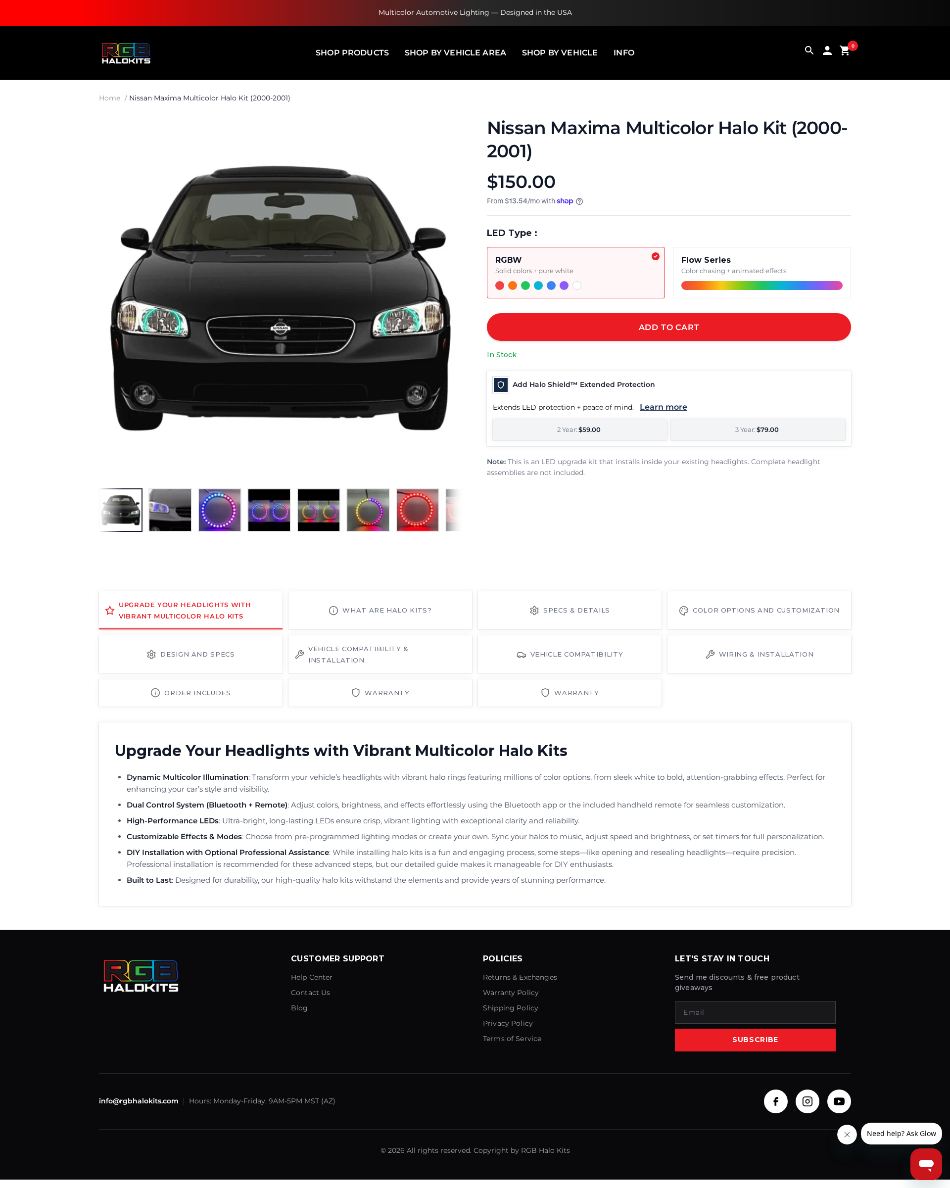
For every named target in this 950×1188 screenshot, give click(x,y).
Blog (299, 1007)
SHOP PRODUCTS (352, 52)
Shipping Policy (510, 1007)
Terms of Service (512, 1038)
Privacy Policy (508, 1023)
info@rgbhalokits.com (139, 1100)
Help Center (312, 977)
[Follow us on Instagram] (807, 1101)
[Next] (445, 298)
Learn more (663, 407)
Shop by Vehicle (560, 52)
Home (109, 98)
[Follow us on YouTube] (839, 1101)
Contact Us (311, 992)
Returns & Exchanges (520, 977)
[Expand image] (446, 133)
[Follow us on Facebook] (776, 1101)
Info (624, 52)
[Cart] (845, 53)
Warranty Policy (511, 992)
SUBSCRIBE (755, 1039)
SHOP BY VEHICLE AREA (455, 52)
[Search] (809, 53)
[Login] (827, 53)
